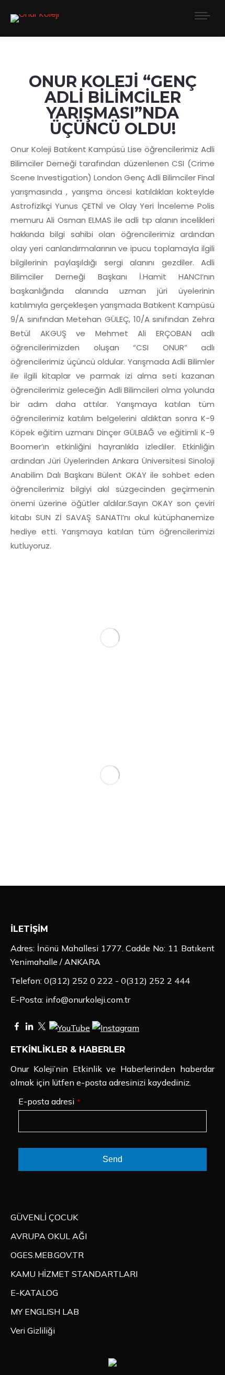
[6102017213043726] (109, 638)
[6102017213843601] (109, 775)
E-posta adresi (49, 1101)
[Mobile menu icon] (202, 18)
